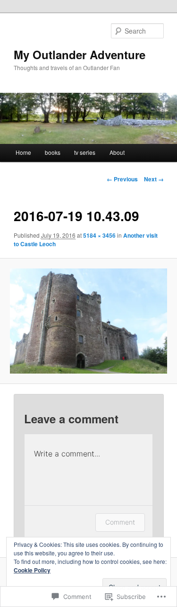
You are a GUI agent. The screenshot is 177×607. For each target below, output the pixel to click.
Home (23, 152)
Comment (120, 522)
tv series (84, 152)
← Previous (122, 179)
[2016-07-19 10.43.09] (88, 321)
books (52, 152)
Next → (154, 179)
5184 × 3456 (99, 235)
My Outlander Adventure (79, 54)
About (117, 152)
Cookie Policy (32, 570)
